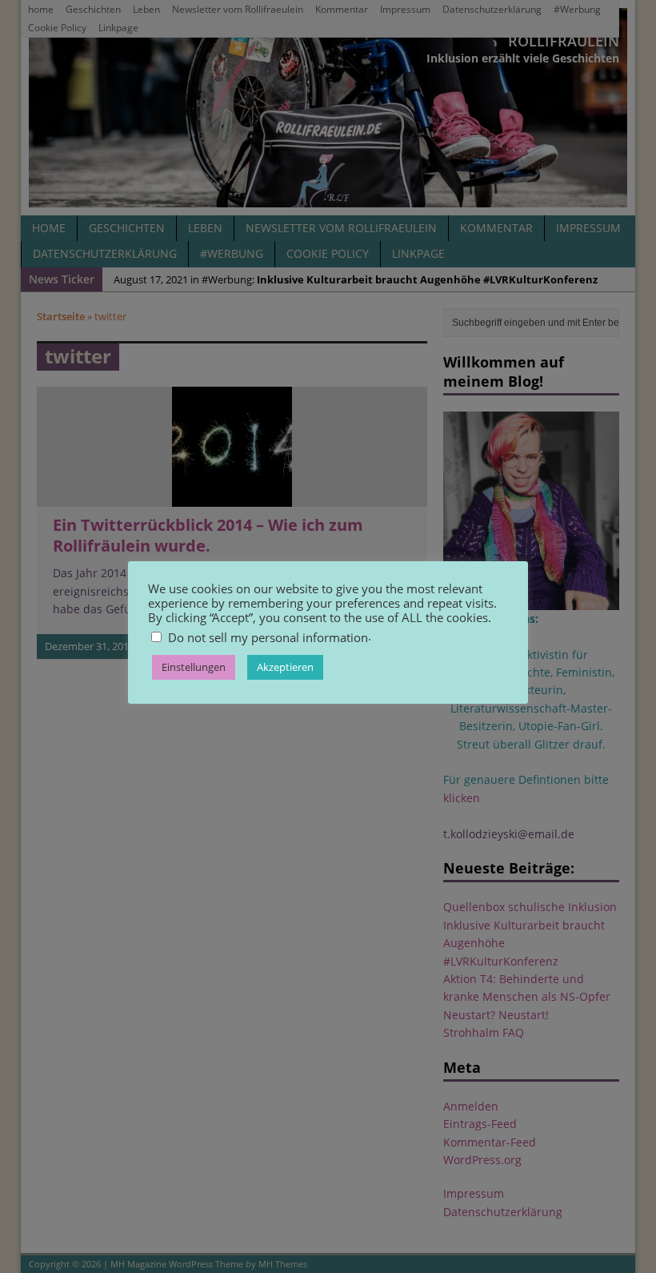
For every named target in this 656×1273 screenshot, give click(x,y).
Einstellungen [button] (194, 667)
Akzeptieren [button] (285, 667)
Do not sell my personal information (268, 637)
